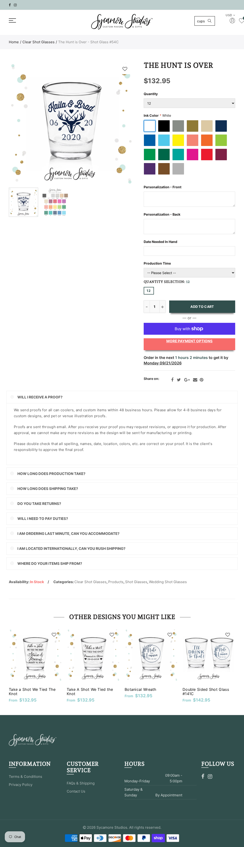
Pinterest (201, 380)
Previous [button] (22, 123)
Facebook (172, 380)
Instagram (210, 776)
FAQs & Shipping (81, 783)
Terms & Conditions (25, 776)
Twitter (179, 380)
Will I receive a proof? (39, 397)
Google (187, 380)
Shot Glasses (136, 582)
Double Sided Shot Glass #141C (206, 691)
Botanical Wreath (140, 689)
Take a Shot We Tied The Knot (32, 691)
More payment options (189, 341)
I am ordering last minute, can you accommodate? (68, 533)
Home (14, 42)
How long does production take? (51, 473)
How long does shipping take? (47, 488)
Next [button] (120, 123)
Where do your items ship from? (49, 563)
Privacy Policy (20, 784)
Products (115, 582)
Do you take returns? (39, 503)
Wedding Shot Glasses (168, 582)
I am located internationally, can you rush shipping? (71, 548)
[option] (71, 123)
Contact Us (76, 791)
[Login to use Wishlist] (125, 68)
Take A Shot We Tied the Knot (90, 691)
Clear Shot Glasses (38, 42)
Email (195, 380)
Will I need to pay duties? (42, 518)
